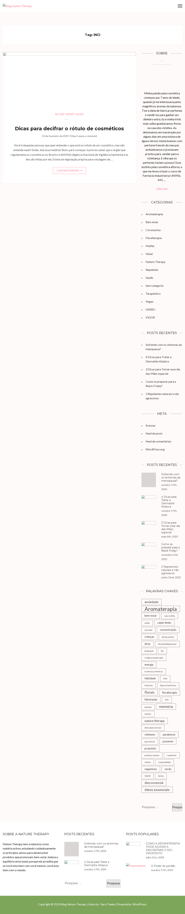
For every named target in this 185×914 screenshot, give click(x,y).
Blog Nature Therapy (73, 904)
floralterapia (169, 692)
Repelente (152, 269)
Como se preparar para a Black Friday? (170, 547)
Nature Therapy (65, 114)
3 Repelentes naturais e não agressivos (170, 570)
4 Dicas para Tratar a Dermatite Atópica (169, 501)
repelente (172, 755)
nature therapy (155, 721)
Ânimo (161, 776)
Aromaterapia (154, 214)
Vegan (149, 301)
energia (149, 664)
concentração (168, 629)
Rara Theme (108, 904)
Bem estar (152, 222)
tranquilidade (164, 762)
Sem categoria (154, 285)
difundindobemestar (167, 644)
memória (166, 706)
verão (168, 769)
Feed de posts (154, 433)
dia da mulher (168, 637)
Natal (149, 253)
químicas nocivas (152, 755)
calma (147, 623)
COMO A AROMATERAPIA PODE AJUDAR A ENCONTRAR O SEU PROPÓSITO (163, 848)
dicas (147, 643)
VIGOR (150, 317)
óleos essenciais (157, 790)
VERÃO (150, 309)
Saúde (80, 114)
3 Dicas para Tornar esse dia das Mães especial (170, 527)
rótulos (148, 762)
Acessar (151, 425)
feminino (149, 685)
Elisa (73, 135)
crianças (149, 636)
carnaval (148, 630)
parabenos (169, 734)
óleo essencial (154, 783)
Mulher (150, 246)
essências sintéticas (154, 671)
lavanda (148, 707)
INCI (167, 699)
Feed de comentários (158, 441)
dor (162, 651)
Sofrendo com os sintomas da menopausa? (170, 477)
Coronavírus (153, 230)
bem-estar (151, 615)
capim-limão (164, 622)
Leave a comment (87, 135)
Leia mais (162, 188)
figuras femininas (168, 685)
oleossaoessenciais (153, 727)
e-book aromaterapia (154, 658)
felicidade (150, 678)
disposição (149, 651)
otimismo (150, 734)
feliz (165, 678)
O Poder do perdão (163, 866)
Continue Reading (67, 170)
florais (149, 692)
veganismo (151, 769)
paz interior (150, 741)
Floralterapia (154, 238)
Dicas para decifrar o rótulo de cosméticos (69, 129)
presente (168, 741)
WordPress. (140, 904)
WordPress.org (155, 449)
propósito (150, 748)
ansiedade (151, 602)
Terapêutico (153, 293)
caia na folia (169, 616)
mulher (148, 714)
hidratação (151, 699)
